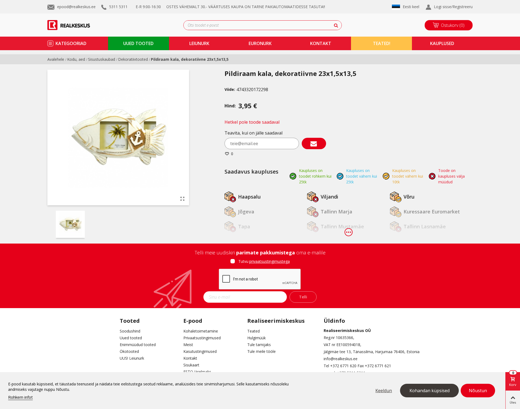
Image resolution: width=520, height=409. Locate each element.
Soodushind (130, 331)
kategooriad (71, 43)
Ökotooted (129, 351)
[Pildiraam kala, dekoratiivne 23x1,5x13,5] (182, 198)
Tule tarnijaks (259, 344)
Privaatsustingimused (202, 337)
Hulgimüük (256, 337)
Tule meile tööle (261, 351)
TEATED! (381, 43)
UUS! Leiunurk (132, 358)
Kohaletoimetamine (200, 331)
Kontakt (190, 358)
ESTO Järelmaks (197, 371)
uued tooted (138, 43)
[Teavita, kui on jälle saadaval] (314, 143)
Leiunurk (199, 43)
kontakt (320, 43)
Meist (188, 344)
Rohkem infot (20, 397)
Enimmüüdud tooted (138, 344)
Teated (253, 331)
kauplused (442, 43)
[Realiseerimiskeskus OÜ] (75, 25)
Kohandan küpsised (430, 391)
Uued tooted (131, 337)
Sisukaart (191, 365)
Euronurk (260, 43)
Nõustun (478, 391)
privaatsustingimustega (269, 261)
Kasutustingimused (200, 351)
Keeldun (383, 391)
